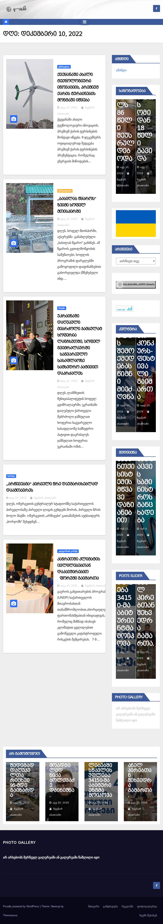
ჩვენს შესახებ (148, 915)
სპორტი (11, 476)
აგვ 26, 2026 (21, 802)
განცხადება (110, 906)
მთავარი (93, 906)
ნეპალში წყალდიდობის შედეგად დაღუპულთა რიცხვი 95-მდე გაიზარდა (22, 773)
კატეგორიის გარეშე (68, 551)
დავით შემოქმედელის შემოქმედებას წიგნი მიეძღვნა (125, 351)
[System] (136, 284)
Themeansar (10, 915)
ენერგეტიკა (64, 67)
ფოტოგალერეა (147, 906)
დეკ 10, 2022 (69, 107)
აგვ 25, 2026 (100, 802)
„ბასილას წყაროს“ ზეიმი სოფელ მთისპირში (76, 205)
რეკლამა (127, 906)
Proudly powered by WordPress (21, 906)
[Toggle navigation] (84, 22)
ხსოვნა (61, 308)
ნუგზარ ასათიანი (44, 497)
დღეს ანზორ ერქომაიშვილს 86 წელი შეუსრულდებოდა (125, 105)
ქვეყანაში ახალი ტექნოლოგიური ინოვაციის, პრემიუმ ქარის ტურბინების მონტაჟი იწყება (77, 87)
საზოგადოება (64, 191)
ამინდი (121, 70)
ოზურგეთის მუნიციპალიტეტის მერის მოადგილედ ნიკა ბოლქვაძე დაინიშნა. (62, 768)
